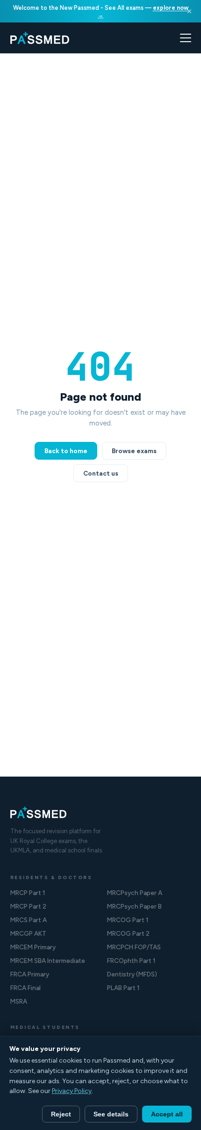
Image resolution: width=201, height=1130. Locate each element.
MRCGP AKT (28, 933)
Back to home (65, 451)
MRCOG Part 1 (128, 920)
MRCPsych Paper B (134, 906)
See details (111, 1114)
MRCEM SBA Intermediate (47, 960)
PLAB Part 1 (123, 987)
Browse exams (134, 451)
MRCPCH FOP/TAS (134, 947)
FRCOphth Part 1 (131, 960)
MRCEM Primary (33, 947)
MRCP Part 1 (27, 892)
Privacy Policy (72, 1091)
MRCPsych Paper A (134, 892)
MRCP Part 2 (28, 906)
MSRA (18, 1001)
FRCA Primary (29, 974)
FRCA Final (25, 987)
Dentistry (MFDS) (132, 974)
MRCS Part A (28, 920)
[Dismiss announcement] (189, 11)
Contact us (100, 473)
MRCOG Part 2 (128, 933)
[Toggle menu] (185, 38)
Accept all (167, 1114)
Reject (61, 1114)
